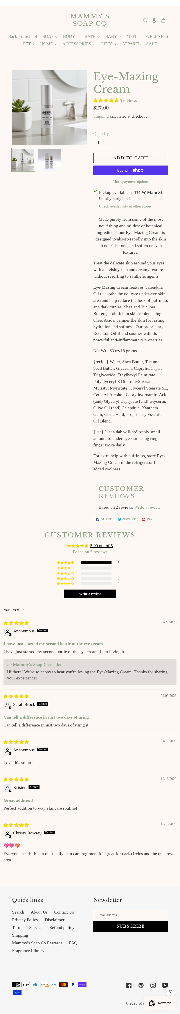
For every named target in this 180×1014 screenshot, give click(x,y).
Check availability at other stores (125, 206)
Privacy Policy (25, 919)
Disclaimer (55, 919)
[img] (16, 623)
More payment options (131, 181)
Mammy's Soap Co (90, 20)
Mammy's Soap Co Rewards (37, 942)
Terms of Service (27, 927)
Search (18, 912)
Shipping (101, 116)
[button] (106, 100)
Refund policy (61, 927)
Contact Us (64, 912)
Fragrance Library (28, 950)
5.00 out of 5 (101, 545)
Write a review (147, 507)
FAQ (73, 942)
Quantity (101, 133)
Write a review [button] (90, 594)
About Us (39, 912)
